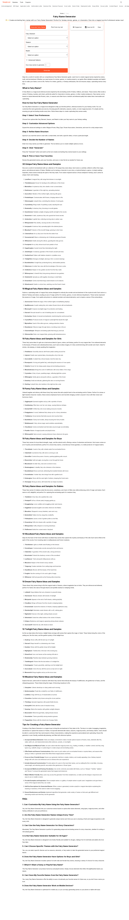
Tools (21, 2)
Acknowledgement (6, 6)
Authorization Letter (36, 6)
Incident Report (113, 6)
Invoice (121, 6)
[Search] (121, 2)
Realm (28, 51)
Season (28, 42)
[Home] (6, 2)
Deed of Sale (75, 6)
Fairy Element (30, 34)
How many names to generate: (35, 65)
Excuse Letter (104, 6)
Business (15, 2)
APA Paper (16, 6)
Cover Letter (67, 6)
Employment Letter (86, 6)
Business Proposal (58, 6)
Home (62, 13)
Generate (47, 70)
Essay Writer (95, 6)
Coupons (28, 2)
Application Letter (25, 6)
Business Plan (47, 6)
